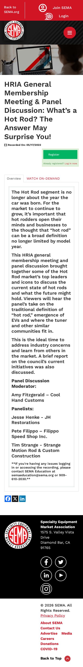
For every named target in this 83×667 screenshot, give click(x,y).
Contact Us (50, 628)
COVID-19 (48, 649)
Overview (14, 178)
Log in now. (71, 163)
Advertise (48, 633)
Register (53, 154)
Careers (47, 638)
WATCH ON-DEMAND (43, 178)
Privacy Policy (52, 615)
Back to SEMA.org (11, 9)
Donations (49, 643)
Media (66, 633)
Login (63, 16)
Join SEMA (62, 7)
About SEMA (51, 623)
